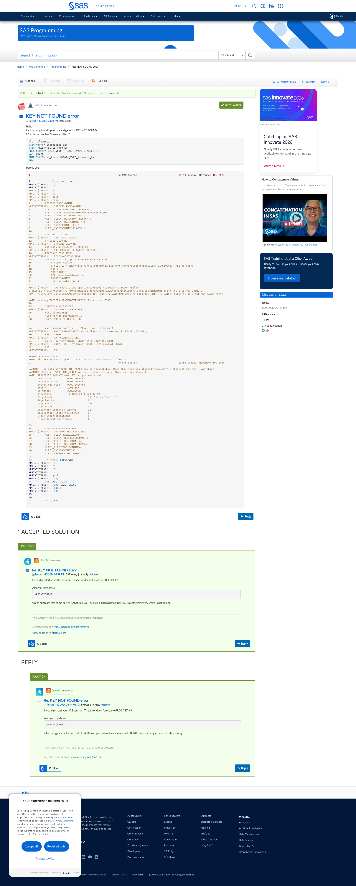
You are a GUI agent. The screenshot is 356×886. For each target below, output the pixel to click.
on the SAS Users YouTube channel (299, 244)
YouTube (90, 857)
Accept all (31, 846)
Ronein (38, 105)
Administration (133, 16)
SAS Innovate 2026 (269, 124)
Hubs (175, 16)
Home (20, 66)
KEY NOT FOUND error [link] (85, 66)
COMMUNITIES (105, 6)
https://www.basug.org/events (70, 626)
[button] (22, 116)
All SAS (238, 6)
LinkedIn (83, 857)
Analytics (89, 16)
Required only (56, 846)
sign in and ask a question (106, 93)
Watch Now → (274, 166)
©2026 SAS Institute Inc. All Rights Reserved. (172, 874)
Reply (248, 516)
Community (27, 16)
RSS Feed (102, 80)
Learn (47, 16)
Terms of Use (118, 874)
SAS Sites (280, 6)
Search (254, 6)
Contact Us (271, 6)
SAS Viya (109, 16)
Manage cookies (45, 858)
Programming (66, 16)
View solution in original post (49, 633)
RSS (96, 857)
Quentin (44, 560)
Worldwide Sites (263, 6)
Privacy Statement (97, 874)
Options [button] (30, 81)
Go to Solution (233, 105)
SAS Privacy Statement (61, 820)
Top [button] (27, 792)
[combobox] (136, 55)
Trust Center (136, 874)
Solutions (157, 16)
